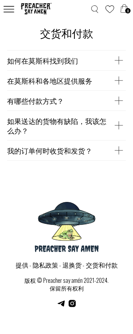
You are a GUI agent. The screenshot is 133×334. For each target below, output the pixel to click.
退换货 (72, 264)
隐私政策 (45, 264)
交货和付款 (102, 264)
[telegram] (61, 306)
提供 (22, 264)
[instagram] (72, 306)
